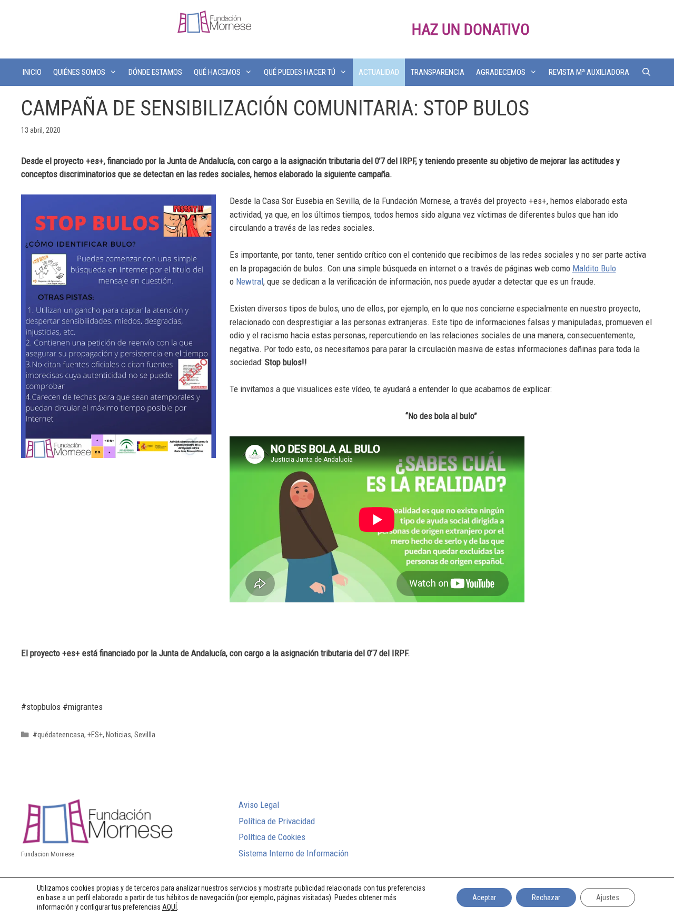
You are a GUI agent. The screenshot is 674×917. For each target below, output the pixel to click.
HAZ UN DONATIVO (471, 29)
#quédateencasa (58, 734)
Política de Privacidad (277, 821)
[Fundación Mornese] (214, 21)
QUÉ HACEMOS (217, 72)
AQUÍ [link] (169, 907)
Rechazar (546, 897)
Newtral (249, 281)
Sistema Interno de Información (294, 853)
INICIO (32, 72)
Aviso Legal (259, 804)
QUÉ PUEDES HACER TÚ (299, 72)
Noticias (118, 734)
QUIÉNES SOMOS (79, 72)
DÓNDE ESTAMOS (155, 72)
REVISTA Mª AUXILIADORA (589, 72)
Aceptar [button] (484, 897)
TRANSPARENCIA (437, 72)
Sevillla (144, 734)
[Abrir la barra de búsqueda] (646, 72)
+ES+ (95, 734)
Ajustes (607, 897)
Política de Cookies (272, 837)
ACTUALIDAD (379, 72)
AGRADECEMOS (501, 72)
